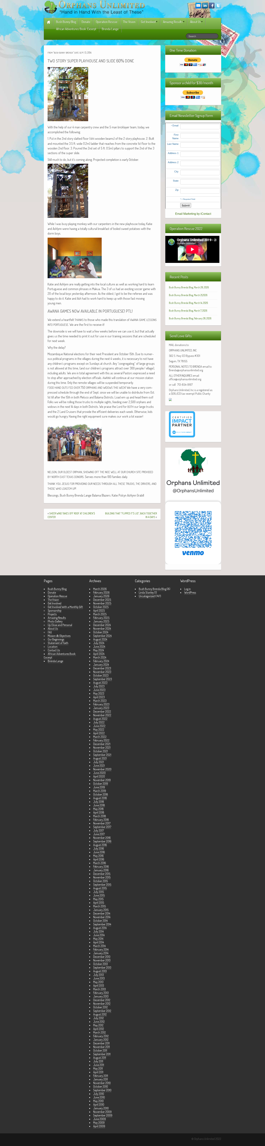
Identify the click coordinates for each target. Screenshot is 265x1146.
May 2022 (98, 729)
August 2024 (100, 639)
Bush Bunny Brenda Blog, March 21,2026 (188, 295)
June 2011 (98, 1065)
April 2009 (99, 1126)
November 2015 (102, 877)
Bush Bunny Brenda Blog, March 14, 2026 (188, 302)
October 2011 (100, 1050)
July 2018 (98, 801)
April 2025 (99, 610)
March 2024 (99, 657)
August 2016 (100, 845)
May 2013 (98, 982)
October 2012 (100, 1007)
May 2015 (98, 899)
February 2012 (101, 1036)
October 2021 (100, 751)
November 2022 (102, 715)
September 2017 (102, 827)
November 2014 (101, 917)
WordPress (190, 592)
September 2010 (102, 1090)
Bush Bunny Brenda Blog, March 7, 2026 (188, 310)
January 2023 (101, 708)
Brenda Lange (110, 29)
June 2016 (99, 852)
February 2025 (101, 618)
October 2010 (100, 1086)
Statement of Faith (58, 643)
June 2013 (99, 978)
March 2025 (100, 614)
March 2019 (99, 791)
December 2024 (102, 625)
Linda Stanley (146, 592)
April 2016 (98, 859)
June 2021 (99, 765)
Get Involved (148, 22)
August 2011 (99, 1057)
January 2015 (101, 910)
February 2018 (101, 819)
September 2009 (102, 1115)
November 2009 (102, 1112)
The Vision (129, 22)
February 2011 (100, 1075)
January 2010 (101, 1108)
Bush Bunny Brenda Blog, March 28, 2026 (189, 287)
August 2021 (100, 758)
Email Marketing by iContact (193, 213)
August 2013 (100, 971)
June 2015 (99, 895)
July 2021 (98, 762)
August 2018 (100, 798)
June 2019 (99, 787)
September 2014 (102, 924)
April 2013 (98, 985)
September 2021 (102, 755)
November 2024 (102, 628)
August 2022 (100, 718)
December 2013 (101, 956)
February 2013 (101, 993)
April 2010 (98, 1104)
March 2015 (99, 906)
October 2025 (101, 607)
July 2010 (98, 1094)
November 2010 (102, 1083)
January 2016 (101, 870)
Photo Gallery (55, 621)
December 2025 (102, 599)
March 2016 (99, 863)
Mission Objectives (59, 636)
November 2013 (102, 960)
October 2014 (100, 920)
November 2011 (101, 1047)
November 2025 (102, 603)
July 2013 (98, 975)
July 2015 (98, 892)
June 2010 (99, 1097)
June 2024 (99, 646)
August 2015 (100, 888)
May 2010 (98, 1101)
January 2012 (101, 1039)
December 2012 (101, 1000)
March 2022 (100, 737)
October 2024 (100, 632)
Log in (187, 589)
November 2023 (102, 672)
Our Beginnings (56, 639)
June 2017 (99, 834)
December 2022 (102, 711)
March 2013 (99, 989)
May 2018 (98, 809)
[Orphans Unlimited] (94, 7)
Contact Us (54, 650)
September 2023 (102, 679)
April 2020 (99, 776)
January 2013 (101, 996)
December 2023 (102, 668)
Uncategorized (147, 596)
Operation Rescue (106, 22)
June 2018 (99, 805)
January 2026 (101, 596)
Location (53, 646)
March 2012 (99, 1032)
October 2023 (101, 675)
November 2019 (102, 780)
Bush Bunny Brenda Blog (152, 589)
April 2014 (98, 942)
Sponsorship (54, 610)
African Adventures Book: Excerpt (76, 29)
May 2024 (98, 650)
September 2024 (102, 636)
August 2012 (100, 1014)
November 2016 (102, 837)
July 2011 (98, 1061)
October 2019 (100, 783)
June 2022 (99, 726)
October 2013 (100, 964)
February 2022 (101, 740)
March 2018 (99, 816)
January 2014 (100, 953)
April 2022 (99, 733)
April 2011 (98, 1072)
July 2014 (98, 931)
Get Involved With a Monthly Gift (65, 607)
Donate (86, 22)
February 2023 (101, 704)
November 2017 (102, 823)
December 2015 (101, 874)
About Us (195, 22)
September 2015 (102, 884)
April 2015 (98, 902)
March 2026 (100, 589)
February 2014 (101, 949)
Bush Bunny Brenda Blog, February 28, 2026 (190, 318)
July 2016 (98, 848)
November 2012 (102, 1003)
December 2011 (101, 1043)
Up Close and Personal (60, 625)
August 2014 (100, 928)
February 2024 (101, 661)
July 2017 (98, 830)
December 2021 (101, 744)
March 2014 (99, 946)
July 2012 (98, 1018)
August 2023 (100, 682)
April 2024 (98, 654)
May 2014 (98, 938)
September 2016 (102, 841)
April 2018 (98, 812)
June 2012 (99, 1021)
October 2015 (100, 881)
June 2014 (99, 935)
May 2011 (98, 1068)
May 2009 (99, 1122)
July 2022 (99, 722)
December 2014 (101, 913)
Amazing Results (173, 22)
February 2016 (101, 866)
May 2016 (98, 856)
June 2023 (99, 690)
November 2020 (102, 769)
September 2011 (102, 1054)
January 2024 (101, 664)
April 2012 (98, 1029)
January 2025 (101, 621)
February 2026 (101, 592)
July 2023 (99, 686)
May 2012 (98, 1025)
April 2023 (99, 697)
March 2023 (100, 700)
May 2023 (98, 693)
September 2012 (102, 1011)
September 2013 (102, 967)
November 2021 (102, 747)
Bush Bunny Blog (66, 22)
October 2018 (100, 794)
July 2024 (98, 643)
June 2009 (99, 1119)
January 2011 (100, 1079)
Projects (52, 614)
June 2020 (99, 773)
